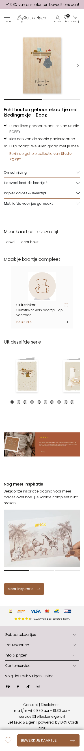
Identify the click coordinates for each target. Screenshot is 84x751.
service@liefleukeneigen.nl (42, 716)
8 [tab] (59, 402)
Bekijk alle (24, 322)
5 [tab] (39, 402)
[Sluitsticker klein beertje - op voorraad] (42, 286)
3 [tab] (25, 402)
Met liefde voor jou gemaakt (28, 203)
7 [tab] (52, 402)
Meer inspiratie (20, 588)
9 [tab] (65, 402)
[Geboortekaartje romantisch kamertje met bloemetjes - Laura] (26, 376)
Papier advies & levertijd (25, 193)
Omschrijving (15, 172)
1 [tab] (12, 402)
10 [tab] (72, 402)
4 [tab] (32, 402)
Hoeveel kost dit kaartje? (25, 182)
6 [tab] (45, 402)
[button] (58, 18)
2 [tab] (18, 402)
